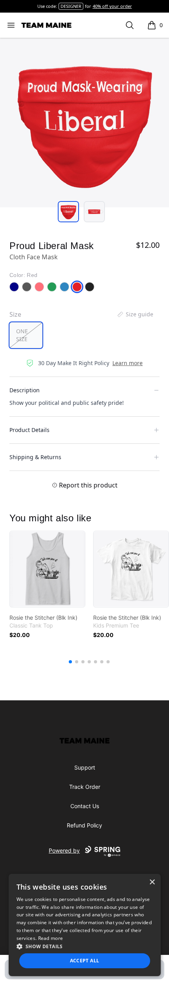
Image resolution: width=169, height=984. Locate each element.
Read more (50, 938)
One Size (22, 335)
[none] (134, 314)
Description (24, 390)
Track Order (84, 786)
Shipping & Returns (35, 457)
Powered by (64, 850)
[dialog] (85, 925)
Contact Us (84, 806)
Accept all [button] (84, 960)
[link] (47, 569)
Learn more (127, 363)
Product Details (29, 430)
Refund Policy (84, 825)
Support (84, 767)
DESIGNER (71, 6)
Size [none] (15, 314)
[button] (85, 946)
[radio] (25, 335)
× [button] (152, 882)
